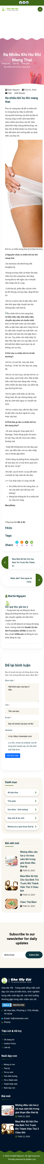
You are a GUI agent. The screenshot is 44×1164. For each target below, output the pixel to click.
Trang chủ (5, 63)
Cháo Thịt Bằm (28, 902)
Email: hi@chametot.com (16, 1018)
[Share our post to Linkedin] (31, 542)
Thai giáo (25, 63)
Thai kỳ (16, 63)
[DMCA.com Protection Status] (13, 1005)
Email (8, 718)
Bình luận (9, 681)
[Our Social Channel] (20, 2)
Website (8, 730)
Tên (7, 705)
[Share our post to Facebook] (16, 542)
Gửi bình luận (13, 755)
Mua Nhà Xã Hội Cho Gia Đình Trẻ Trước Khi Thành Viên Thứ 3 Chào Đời (29, 883)
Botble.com (31, 1159)
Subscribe (34, 955)
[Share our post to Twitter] (26, 542)
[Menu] (40, 9)
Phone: (7, 1022)
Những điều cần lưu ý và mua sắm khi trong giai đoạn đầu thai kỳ (29, 859)
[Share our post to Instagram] (21, 542)
